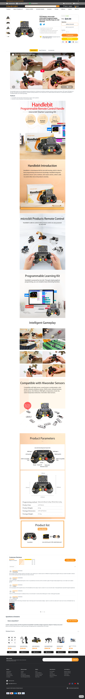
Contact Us (51, 676)
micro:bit (40, 15)
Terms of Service (67, 675)
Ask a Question (73, 620)
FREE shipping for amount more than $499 (15, 1)
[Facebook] (40, 24)
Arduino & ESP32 (9, 674)
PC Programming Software (25, 675)
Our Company (52, 671)
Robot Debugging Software (25, 676)
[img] (15, 570)
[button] (21, 559)
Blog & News (37, 676)
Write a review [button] (70, 560)
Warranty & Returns (67, 671)
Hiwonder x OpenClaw (39, 674)
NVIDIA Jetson (8, 671)
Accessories (8, 676)
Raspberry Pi (8, 672)
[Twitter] (44, 24)
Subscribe (75, 659)
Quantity (63, 30)
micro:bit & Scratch (9, 675)
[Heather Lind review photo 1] (11, 606)
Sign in (66, 6)
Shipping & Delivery (67, 672)
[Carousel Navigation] (78, 631)
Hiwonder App (23, 674)
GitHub (22, 672)
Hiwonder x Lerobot (38, 675)
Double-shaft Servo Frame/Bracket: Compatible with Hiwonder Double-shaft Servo (12, 646)
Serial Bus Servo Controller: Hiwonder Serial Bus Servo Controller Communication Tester (60, 646)
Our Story (51, 672)
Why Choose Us (52, 674)
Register (70, 6)
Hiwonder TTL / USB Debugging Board (72, 646)
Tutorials (22, 671)
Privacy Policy (66, 674)
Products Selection (38, 672)
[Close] (78, 1)
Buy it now (69, 38)
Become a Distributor (53, 675)
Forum (36, 671)
